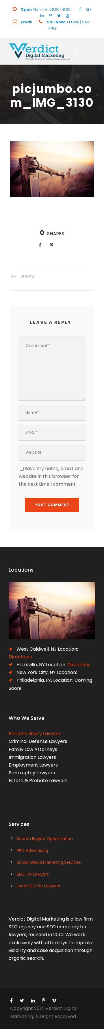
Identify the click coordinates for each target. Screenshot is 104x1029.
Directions (78, 664)
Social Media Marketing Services (49, 862)
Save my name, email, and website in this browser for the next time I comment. (51, 476)
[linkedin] (42, 15)
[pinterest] (50, 15)
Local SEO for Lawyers (38, 886)
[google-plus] (88, 9)
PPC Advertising (32, 850)
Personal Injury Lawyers (35, 733)
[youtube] (67, 15)
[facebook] (80, 9)
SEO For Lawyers (33, 874)
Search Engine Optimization (45, 839)
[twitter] (59, 15)
